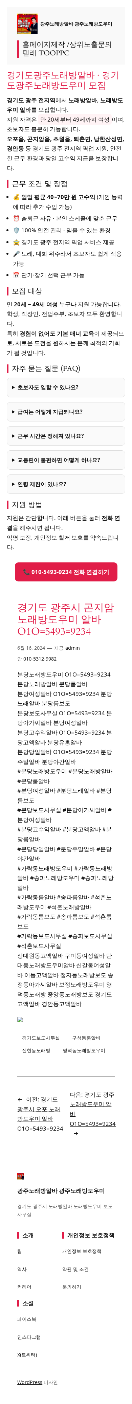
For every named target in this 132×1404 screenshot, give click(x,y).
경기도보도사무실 (41, 1037)
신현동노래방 (36, 1050)
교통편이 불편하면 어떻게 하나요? (59, 460)
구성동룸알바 (86, 1037)
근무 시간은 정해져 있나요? (51, 435)
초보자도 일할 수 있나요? (48, 387)
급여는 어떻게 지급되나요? (50, 411)
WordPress (29, 1382)
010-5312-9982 (40, 658)
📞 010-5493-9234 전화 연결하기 (66, 572)
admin (72, 648)
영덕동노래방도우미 (84, 1050)
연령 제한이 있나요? (42, 484)
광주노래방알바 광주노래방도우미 (76, 23)
